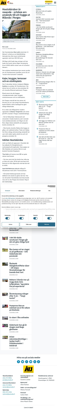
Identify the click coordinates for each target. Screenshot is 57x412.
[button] (49, 4)
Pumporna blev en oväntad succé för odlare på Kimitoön (45, 91)
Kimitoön (39, 88)
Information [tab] (21, 190)
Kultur (38, 17)
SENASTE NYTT (40, 6)
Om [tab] (49, 190)
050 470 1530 (7, 392)
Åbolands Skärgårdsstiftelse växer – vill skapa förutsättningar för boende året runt (44, 58)
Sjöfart (38, 43)
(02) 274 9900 (7, 378)
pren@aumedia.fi (8, 380)
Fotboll (38, 9)
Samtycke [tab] (7, 190)
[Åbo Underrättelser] (28, 369)
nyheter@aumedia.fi (9, 394)
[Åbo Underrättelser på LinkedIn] (34, 361)
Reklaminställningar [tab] (35, 190)
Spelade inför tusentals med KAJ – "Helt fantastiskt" (45, 20)
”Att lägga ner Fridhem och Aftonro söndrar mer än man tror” (47, 123)
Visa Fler (46, 96)
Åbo (37, 80)
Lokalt (38, 52)
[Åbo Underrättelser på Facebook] (18, 361)
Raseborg (39, 70)
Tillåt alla (46, 224)
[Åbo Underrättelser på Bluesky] (22, 361)
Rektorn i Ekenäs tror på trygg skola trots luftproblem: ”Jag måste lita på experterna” (45, 74)
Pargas (38, 25)
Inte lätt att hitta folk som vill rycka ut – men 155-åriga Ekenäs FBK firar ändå (47, 140)
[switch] (21, 218)
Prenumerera (48, 1)
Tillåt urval (28, 224)
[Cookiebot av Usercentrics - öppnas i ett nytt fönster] (48, 186)
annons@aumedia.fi (9, 387)
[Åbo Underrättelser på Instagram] (26, 361)
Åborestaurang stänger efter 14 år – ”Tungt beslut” (45, 83)
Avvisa (10, 224)
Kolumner (39, 64)
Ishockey (39, 35)
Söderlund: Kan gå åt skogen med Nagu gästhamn (45, 115)
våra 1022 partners (10, 198)
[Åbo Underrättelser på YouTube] (30, 361)
